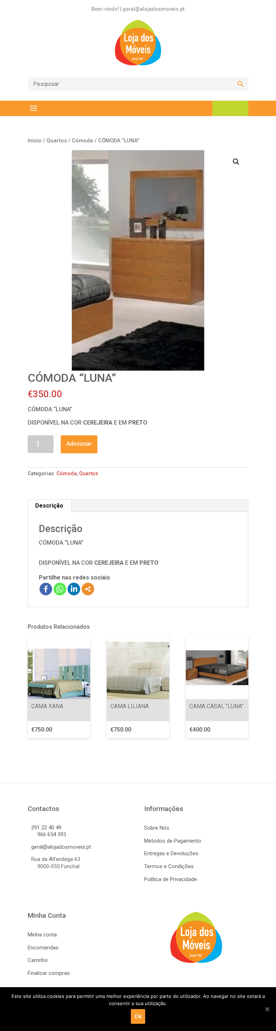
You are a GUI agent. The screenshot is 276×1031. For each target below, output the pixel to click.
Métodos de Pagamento (172, 841)
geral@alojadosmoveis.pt (61, 847)
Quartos (56, 140)
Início (34, 140)
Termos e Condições (169, 866)
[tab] (49, 506)
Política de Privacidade (170, 879)
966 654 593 (51, 834)
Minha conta (42, 934)
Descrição (49, 505)
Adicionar (79, 443)
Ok (138, 1016)
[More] (88, 589)
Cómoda (82, 140)
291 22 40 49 (46, 827)
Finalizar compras (49, 973)
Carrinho (38, 960)
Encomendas (43, 947)
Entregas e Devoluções (171, 853)
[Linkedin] (74, 589)
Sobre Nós (156, 828)
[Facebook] (46, 589)
